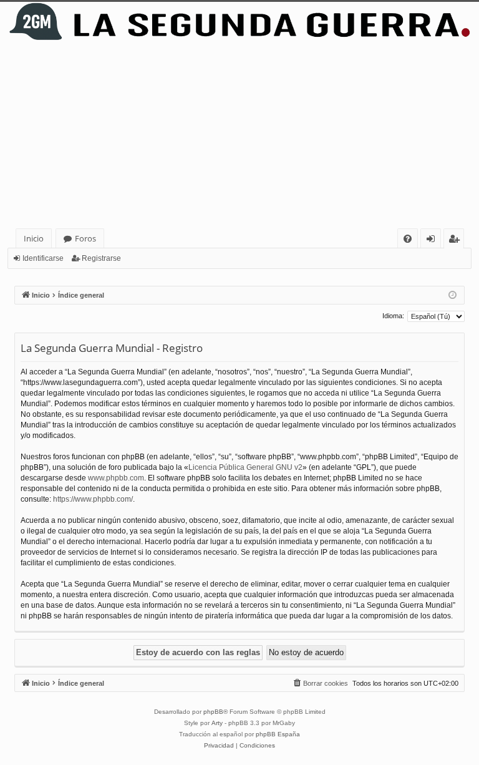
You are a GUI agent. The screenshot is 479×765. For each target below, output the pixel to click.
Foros (85, 238)
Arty (217, 722)
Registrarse (101, 258)
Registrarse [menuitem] (456, 240)
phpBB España (278, 734)
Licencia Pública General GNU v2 (245, 467)
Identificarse (43, 258)
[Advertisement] (242, 134)
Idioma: (393, 315)
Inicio (34, 238)
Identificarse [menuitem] (433, 240)
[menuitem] (407, 238)
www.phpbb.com (116, 478)
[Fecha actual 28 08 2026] (452, 295)
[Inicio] (239, 21)
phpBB (213, 711)
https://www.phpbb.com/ (93, 499)
